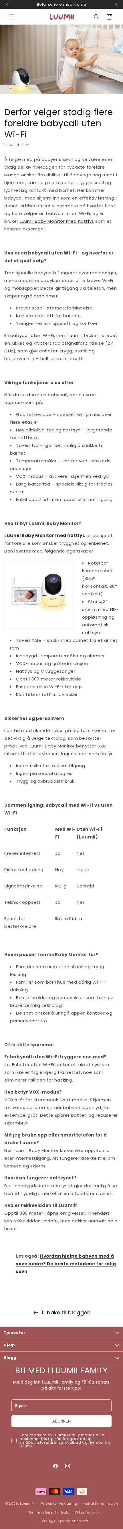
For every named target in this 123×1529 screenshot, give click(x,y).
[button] (11, 17)
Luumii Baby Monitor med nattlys (57, 221)
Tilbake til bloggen (65, 1312)
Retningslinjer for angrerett (64, 1521)
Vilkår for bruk (87, 1512)
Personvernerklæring (58, 1503)
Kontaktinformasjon (100, 1503)
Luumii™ (27, 1503)
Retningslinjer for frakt (49, 1512)
